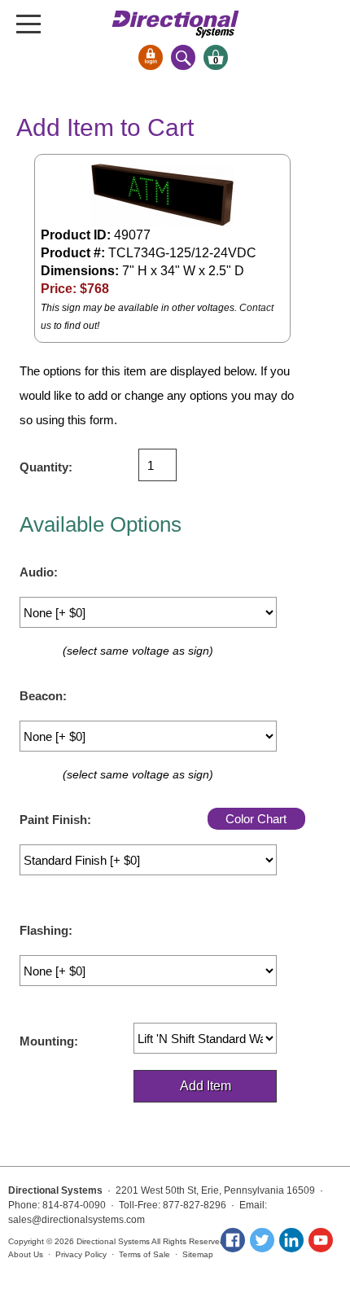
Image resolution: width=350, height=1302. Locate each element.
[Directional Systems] (175, 24)
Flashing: (46, 930)
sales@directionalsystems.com (76, 1219)
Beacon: (43, 696)
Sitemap (197, 1254)
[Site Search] (183, 57)
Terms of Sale (144, 1254)
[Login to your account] (150, 57)
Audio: (39, 572)
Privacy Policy (81, 1254)
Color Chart (256, 819)
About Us (25, 1254)
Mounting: (49, 1041)
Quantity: (46, 467)
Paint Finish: (55, 819)
